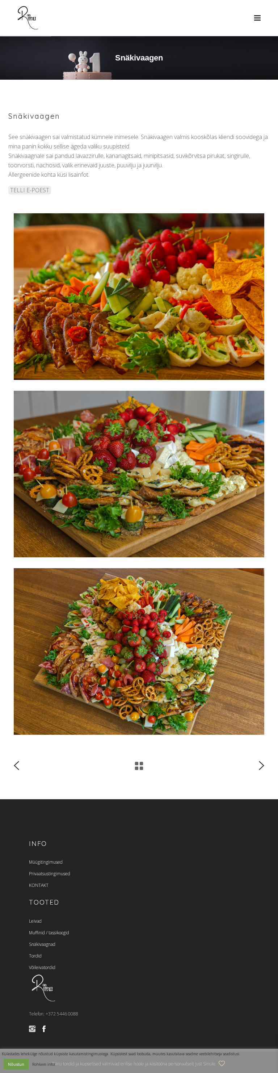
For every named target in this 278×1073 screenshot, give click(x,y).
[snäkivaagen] (139, 651)
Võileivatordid (42, 967)
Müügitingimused (46, 862)
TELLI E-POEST (29, 190)
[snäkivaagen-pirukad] (139, 474)
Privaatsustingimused (49, 874)
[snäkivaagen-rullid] (139, 296)
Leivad (35, 921)
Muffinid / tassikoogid (49, 933)
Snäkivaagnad (42, 944)
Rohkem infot (43, 1064)
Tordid (35, 956)
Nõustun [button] (16, 1064)
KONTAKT (39, 885)
